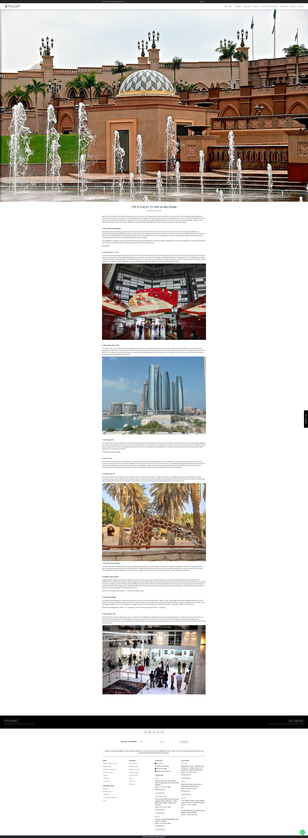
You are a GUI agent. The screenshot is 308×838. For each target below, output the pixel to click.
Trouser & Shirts (108, 772)
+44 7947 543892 (191, 805)
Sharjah (157, 816)
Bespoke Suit (107, 766)
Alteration (106, 781)
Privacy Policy (107, 792)
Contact (301, 6)
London (183, 798)
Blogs (293, 6)
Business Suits (133, 766)
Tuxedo (105, 775)
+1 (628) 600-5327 (191, 815)
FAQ (104, 800)
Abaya (131, 778)
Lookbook (284, 6)
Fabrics (256, 6)
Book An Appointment (269, 6)
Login (203, 1)
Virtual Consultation (11, 721)
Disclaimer (106, 794)
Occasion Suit (133, 775)
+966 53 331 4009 (191, 788)
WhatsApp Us (160, 789)
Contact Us (160, 763)
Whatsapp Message (162, 766)
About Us (106, 789)
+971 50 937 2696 (107, 1)
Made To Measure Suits (110, 763)
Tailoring (105, 778)
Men (230, 6)
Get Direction (160, 793)
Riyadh (183, 782)
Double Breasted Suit (109, 769)
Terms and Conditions (110, 797)
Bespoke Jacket (134, 769)
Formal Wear (133, 763)
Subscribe (184, 742)
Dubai (157, 778)
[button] (145, 732)
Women (237, 6)
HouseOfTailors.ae (160, 837)
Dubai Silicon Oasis (161, 796)
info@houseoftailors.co (120, 1)
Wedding (247, 6)
